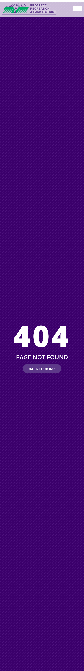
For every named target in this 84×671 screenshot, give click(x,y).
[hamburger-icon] (77, 8)
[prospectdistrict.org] (29, 8)
